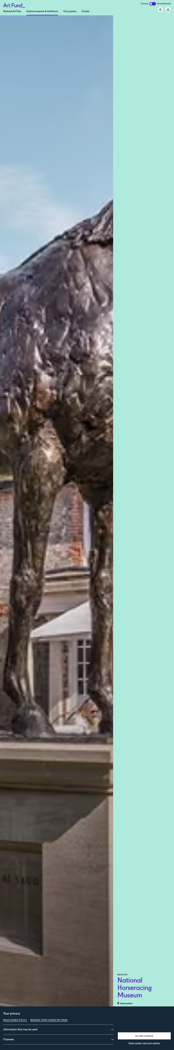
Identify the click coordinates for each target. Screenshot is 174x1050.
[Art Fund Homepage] (14, 5)
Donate (85, 11)
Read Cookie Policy (15, 1019)
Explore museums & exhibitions (42, 11)
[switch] (152, 3)
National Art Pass (12, 11)
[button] (144, 1035)
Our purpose (69, 11)
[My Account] (168, 9)
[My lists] (160, 9)
